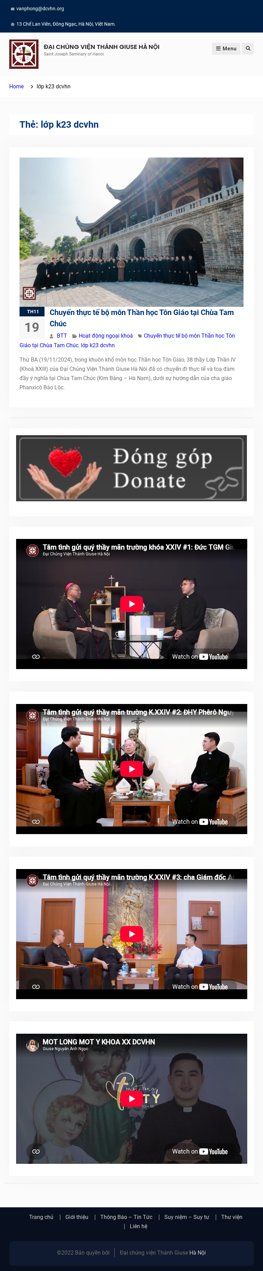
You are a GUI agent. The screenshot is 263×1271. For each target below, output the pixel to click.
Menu (230, 49)
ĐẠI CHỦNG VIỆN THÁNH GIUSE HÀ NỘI (102, 46)
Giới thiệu (76, 1217)
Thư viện (231, 1217)
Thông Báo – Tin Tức (126, 1217)
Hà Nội (197, 1252)
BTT (62, 335)
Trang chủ (41, 1217)
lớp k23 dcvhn (98, 345)
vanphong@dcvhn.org (40, 8)
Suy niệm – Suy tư (186, 1217)
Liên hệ (138, 1226)
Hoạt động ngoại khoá (106, 335)
